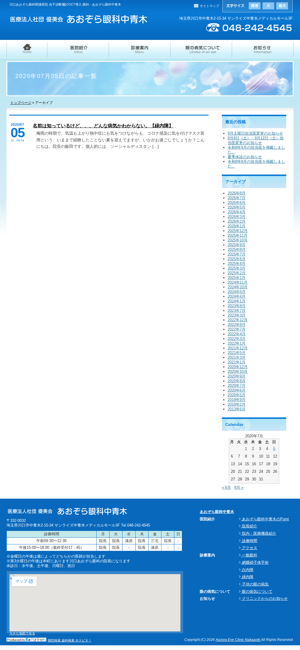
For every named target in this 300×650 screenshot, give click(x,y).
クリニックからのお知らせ (264, 598)
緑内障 (247, 577)
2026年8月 (237, 193)
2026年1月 (237, 226)
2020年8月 (237, 381)
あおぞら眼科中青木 (217, 511)
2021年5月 (237, 353)
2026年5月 (237, 207)
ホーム (26, 52)
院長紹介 (249, 526)
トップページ (20, 103)
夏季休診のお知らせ (245, 157)
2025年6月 (237, 259)
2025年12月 (238, 230)
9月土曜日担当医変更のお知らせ (255, 133)
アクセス (249, 548)
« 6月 (226, 487)
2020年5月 (237, 395)
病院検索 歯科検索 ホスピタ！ (69, 640)
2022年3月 (237, 338)
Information (263, 52)
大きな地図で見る (22, 633)
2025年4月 (237, 263)
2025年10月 (238, 240)
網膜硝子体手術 (255, 562)
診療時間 (249, 541)
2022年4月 (237, 334)
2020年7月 (237, 385)
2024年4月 (237, 296)
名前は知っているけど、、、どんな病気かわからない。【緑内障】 (103, 125)
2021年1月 (237, 362)
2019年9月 (237, 399)
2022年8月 (237, 324)
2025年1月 (237, 277)
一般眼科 (249, 555)
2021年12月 (238, 348)
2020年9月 (237, 376)
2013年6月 (237, 409)
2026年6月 (237, 202)
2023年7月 (237, 310)
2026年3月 (237, 216)
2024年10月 (238, 287)
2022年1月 (237, 343)
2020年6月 (237, 390)
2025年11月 (238, 235)
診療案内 (140, 51)
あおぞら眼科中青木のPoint (265, 519)
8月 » (238, 487)
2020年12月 (238, 367)
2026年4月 (237, 212)
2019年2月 (237, 404)
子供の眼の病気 (255, 584)
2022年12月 (238, 320)
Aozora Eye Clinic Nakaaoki (238, 640)
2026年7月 (237, 198)
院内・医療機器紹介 (258, 533)
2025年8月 (237, 249)
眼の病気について (201, 52)
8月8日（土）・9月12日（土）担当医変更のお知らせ (256, 140)
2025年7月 (237, 254)
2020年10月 (238, 371)
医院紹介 (78, 52)
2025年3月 (237, 268)
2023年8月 (237, 306)
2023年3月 (237, 315)
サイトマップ (209, 6)
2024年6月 (237, 292)
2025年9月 (237, 245)
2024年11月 (238, 282)
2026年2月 (237, 221)
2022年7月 (237, 329)
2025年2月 (237, 273)
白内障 (247, 570)
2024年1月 (237, 301)
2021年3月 (237, 357)
